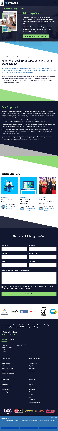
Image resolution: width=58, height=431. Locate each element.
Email (3, 261)
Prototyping (5, 392)
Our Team (31, 384)
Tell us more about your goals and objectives (15, 270)
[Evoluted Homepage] (11, 3)
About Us (32, 379)
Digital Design (5, 389)
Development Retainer (7, 368)
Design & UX (5, 57)
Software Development (8, 365)
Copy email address (9, 334)
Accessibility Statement (35, 402)
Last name (5, 253)
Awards (31, 394)
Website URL (33, 253)
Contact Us (32, 399)
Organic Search (33, 363)
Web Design (5, 384)
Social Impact (32, 389)
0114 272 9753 (22, 345)
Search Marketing (34, 358)
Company (32, 261)
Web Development (6, 363)
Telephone (32, 245)
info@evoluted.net (9, 332)
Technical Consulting (7, 371)
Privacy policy (54, 417)
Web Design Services (16, 57)
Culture (31, 386)
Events (30, 392)
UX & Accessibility (6, 386)
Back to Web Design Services (14, 9)
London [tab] (12, 339)
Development (6, 358)
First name (5, 245)
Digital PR (31, 365)
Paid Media (32, 368)
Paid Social (32, 371)
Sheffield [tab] (4, 339)
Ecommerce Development (8, 373)
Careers (31, 397)
